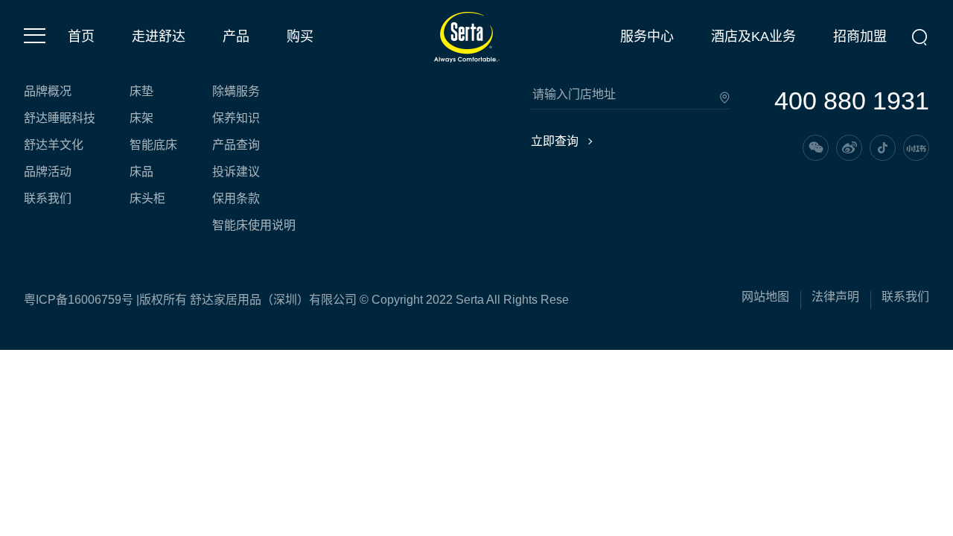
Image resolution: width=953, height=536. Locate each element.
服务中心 (647, 36)
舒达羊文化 (53, 145)
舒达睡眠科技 (59, 118)
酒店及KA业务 (753, 36)
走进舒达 (158, 36)
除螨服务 (236, 92)
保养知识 (236, 118)
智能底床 (153, 145)
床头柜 (147, 199)
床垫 (141, 92)
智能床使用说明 (254, 226)
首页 (81, 36)
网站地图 (765, 297)
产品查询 (236, 145)
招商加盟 (860, 36)
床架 (141, 118)
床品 (141, 172)
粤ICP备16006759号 (78, 299)
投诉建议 (236, 172)
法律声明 (835, 297)
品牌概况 (47, 92)
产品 (236, 36)
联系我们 (47, 199)
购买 (300, 36)
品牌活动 (47, 172)
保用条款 (236, 199)
